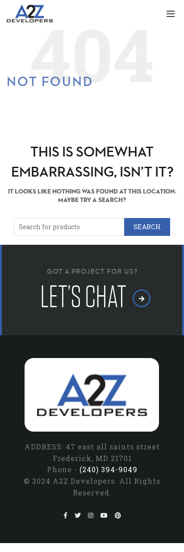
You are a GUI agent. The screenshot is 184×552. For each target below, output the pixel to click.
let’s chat (85, 297)
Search (147, 226)
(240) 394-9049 (108, 469)
